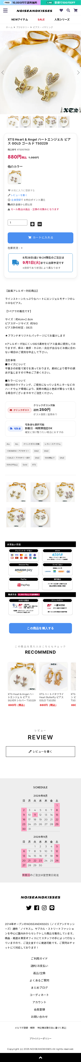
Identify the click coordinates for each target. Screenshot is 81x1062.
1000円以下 (50, 458)
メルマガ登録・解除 (25, 1027)
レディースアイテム (53, 444)
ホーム (9, 27)
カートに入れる (42, 237)
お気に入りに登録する (23, 190)
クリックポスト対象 (31, 444)
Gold (25, 465)
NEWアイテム (19, 19)
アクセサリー (22, 27)
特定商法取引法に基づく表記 (52, 1027)
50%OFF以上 (12, 465)
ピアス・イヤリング (43, 27)
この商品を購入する (40, 628)
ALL (8, 444)
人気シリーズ (62, 19)
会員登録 (16, 199)
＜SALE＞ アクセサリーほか (18, 458)
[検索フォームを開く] (68, 10)
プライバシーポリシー (40, 1038)
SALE (41, 19)
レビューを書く (19, 195)
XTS (34, 465)
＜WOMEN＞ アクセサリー (18, 451)
